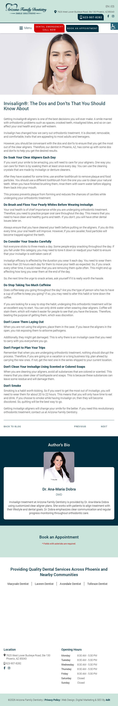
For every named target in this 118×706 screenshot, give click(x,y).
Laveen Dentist (44, 584)
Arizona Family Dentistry (62, 412)
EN (107, 6)
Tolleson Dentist (97, 584)
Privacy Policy (52, 699)
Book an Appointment (82, 28)
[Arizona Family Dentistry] (26, 9)
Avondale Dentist (70, 584)
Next (104, 426)
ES (112, 6)
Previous (80, 426)
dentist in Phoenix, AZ (63, 147)
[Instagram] (113, 16)
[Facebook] (108, 16)
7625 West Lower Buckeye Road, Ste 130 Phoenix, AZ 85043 (85, 11)
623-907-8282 (92, 17)
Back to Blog (12, 426)
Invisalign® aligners (25, 119)
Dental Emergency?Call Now (49, 28)
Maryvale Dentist (18, 584)
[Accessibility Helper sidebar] (114, 26)
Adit (108, 699)
